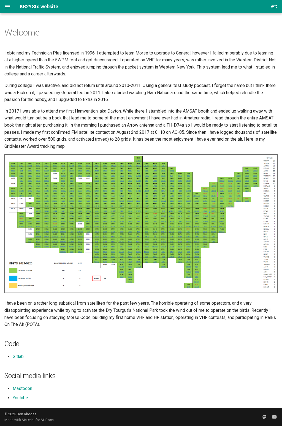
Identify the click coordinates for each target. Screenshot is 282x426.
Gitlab (18, 356)
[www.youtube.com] (274, 417)
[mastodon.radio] (264, 417)
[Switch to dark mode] (274, 6)
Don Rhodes (26, 414)
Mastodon (22, 388)
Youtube (20, 397)
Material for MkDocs (38, 420)
